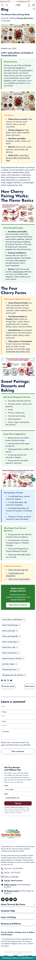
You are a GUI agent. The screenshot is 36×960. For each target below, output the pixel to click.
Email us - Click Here (11, 876)
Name (3, 706)
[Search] (7, 5)
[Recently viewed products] (33, 480)
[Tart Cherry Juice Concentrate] (18, 478)
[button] (18, 958)
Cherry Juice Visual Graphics (19, 579)
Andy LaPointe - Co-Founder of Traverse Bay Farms (17, 54)
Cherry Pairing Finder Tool (18, 569)
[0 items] (33, 5)
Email (3, 716)
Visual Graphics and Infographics (15, 574)
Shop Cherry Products (18, 605)
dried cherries (18, 271)
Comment (4, 725)
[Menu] (2, 5)
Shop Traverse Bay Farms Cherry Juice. (18, 350)
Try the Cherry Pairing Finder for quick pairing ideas (18, 158)
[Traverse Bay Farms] (18, 5)
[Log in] (29, 5)
